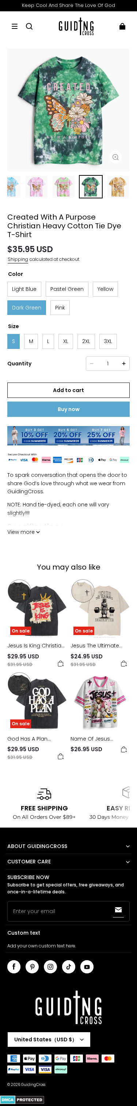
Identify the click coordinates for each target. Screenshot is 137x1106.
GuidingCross (33, 1084)
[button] (14, 26)
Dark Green (26, 307)
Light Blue (24, 289)
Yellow (105, 289)
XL (65, 341)
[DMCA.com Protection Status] (22, 1103)
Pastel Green (67, 289)
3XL (108, 341)
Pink (60, 307)
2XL (86, 341)
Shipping (18, 259)
